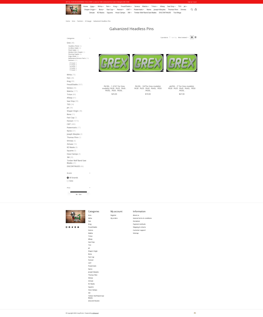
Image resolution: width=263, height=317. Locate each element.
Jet (68, 107)
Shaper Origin (73, 111)
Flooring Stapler (73, 54)
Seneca (137, 6)
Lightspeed (95, 313)
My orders (114, 218)
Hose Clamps (120, 13)
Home (85, 6)
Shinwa (183, 10)
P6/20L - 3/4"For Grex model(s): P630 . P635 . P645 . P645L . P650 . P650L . (148, 88)
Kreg (69, 81)
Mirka (69, 74)
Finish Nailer (72, 50)
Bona (69, 114)
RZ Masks (100, 13)
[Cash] (195, 313)
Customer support (139, 230)
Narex (149, 10)
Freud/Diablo (72, 84)
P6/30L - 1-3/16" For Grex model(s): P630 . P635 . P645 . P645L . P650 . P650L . (114, 88)
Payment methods (139, 224)
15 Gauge (72, 70)
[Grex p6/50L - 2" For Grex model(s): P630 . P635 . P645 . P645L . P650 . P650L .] (181, 62)
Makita (70, 91)
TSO (179, 6)
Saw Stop (71, 101)
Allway (162, 6)
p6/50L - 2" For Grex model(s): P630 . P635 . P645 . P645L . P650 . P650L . (181, 88)
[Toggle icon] (191, 9)
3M (68, 157)
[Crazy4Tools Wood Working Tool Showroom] (73, 9)
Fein (68, 78)
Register (113, 215)
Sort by (174, 37)
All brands (73, 177)
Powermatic (72, 127)
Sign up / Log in (192, 2)
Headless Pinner (73, 46)
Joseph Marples (160, 10)
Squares (110, 13)
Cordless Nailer (73, 48)
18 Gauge (72, 66)
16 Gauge (72, 68)
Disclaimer (136, 221)
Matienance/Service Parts (77, 58)
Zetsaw (92, 13)
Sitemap (136, 233)
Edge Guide (72, 56)
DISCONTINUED (165, 13)
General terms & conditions (142, 218)
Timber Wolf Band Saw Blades (145, 13)
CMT (69, 124)
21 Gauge (72, 65)
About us (136, 215)
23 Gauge (88, 21)
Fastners (80, 21)
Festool (70, 121)
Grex (73, 21)
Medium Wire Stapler (75, 52)
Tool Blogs (177, 13)
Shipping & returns (139, 227)
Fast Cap (70, 117)
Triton (69, 94)
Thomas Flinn (173, 10)
